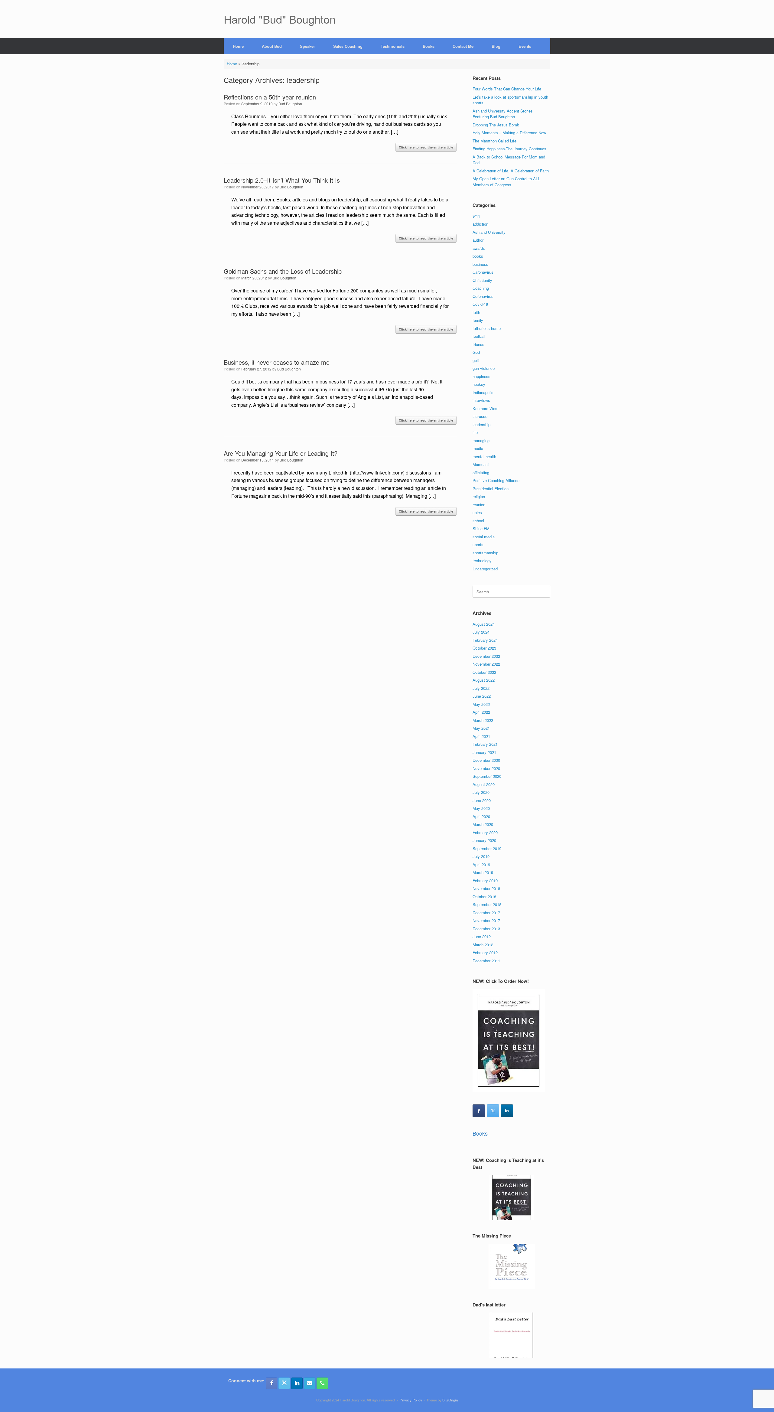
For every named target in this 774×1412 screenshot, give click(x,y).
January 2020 (484, 840)
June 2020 (482, 800)
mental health (484, 456)
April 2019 (481, 864)
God (476, 352)
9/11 (476, 216)
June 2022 (482, 696)
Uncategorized (485, 569)
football (479, 336)
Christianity (482, 280)
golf (476, 360)
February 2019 (485, 880)
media (478, 448)
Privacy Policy (411, 1399)
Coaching (481, 288)
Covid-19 (480, 304)
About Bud (272, 46)
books (478, 256)
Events (525, 46)
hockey (479, 384)
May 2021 (481, 728)
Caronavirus (483, 272)
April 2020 (481, 816)
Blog (496, 46)
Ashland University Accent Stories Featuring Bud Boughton (503, 114)
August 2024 (484, 624)
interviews (481, 400)
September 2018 (487, 904)
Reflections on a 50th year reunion (270, 97)
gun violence (484, 368)
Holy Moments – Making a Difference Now (509, 132)
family (478, 320)
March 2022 (483, 720)
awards (479, 248)
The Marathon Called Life (494, 141)
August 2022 (484, 680)
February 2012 (485, 952)
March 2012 (483, 944)
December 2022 (486, 656)
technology (482, 560)
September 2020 (487, 776)
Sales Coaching (348, 46)
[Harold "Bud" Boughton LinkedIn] (297, 1383)
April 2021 (481, 736)
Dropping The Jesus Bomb (496, 125)
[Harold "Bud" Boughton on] (520, 1111)
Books (428, 46)
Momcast (481, 464)
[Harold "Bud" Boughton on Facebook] (479, 1110)
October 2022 (484, 672)
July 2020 (481, 792)
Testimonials (393, 46)
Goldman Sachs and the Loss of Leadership (283, 271)
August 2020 (484, 784)
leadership (481, 424)
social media (484, 537)
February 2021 (485, 744)
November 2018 (486, 888)
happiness (481, 376)
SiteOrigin (450, 1399)
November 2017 (486, 920)
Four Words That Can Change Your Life (507, 89)
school (478, 520)
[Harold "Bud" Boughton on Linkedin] (507, 1110)
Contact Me (463, 46)
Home (238, 46)
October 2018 (484, 896)
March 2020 (483, 824)
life (475, 432)
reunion (479, 504)
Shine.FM (481, 528)
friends (478, 344)
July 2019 (481, 856)
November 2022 (486, 664)
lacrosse (480, 416)
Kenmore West (486, 408)
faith (476, 312)
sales (477, 512)
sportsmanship (485, 553)
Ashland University (489, 232)
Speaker (307, 46)
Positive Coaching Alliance (496, 480)
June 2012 (482, 936)
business (480, 264)
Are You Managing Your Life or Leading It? (280, 453)
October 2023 (484, 648)
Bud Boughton (290, 103)
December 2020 (486, 760)
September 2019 (487, 848)
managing (481, 440)
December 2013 (486, 928)
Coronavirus (483, 296)
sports (478, 544)
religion (479, 496)
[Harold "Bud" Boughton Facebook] (271, 1383)
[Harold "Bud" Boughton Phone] (322, 1383)
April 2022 (481, 712)
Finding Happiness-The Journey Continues (509, 149)
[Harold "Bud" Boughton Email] (309, 1383)
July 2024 (481, 632)
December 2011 (486, 961)
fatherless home (487, 328)
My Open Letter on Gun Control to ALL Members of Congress (506, 182)
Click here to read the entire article (426, 147)
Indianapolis (483, 392)
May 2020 (481, 808)
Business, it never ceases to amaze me (277, 362)
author (478, 240)
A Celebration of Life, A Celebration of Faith (511, 171)
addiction (480, 224)
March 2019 (483, 872)
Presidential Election (491, 488)
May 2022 (481, 704)
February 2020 (485, 832)
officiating (481, 472)
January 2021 (484, 752)
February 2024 (485, 640)
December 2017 (486, 912)
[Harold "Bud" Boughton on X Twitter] (493, 1110)
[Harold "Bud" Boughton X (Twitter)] (284, 1383)
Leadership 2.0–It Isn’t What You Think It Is (282, 180)
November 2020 (486, 768)
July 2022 (481, 688)
